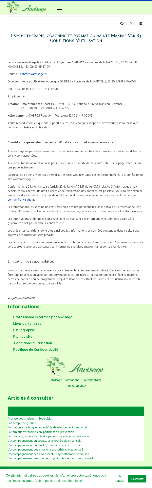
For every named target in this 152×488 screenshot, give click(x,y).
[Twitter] (131, 23)
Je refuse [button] (119, 478)
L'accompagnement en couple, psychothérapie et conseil (44, 440)
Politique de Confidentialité (35, 349)
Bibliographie (24, 330)
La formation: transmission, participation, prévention (41, 432)
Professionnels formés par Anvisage (42, 317)
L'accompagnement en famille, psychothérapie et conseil (44, 445)
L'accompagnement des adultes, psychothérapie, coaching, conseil (50, 458)
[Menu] (59, 9)
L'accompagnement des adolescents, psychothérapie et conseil (48, 454)
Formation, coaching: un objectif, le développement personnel (47, 427)
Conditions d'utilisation (32, 343)
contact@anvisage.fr (33, 74)
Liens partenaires (27, 323)
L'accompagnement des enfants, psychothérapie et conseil (45, 449)
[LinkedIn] (141, 23)
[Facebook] (122, 23)
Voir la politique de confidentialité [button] (58, 480)
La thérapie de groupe (22, 423)
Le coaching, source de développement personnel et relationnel (49, 436)
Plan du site (22, 336)
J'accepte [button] (137, 478)
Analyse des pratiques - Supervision (30, 418)
